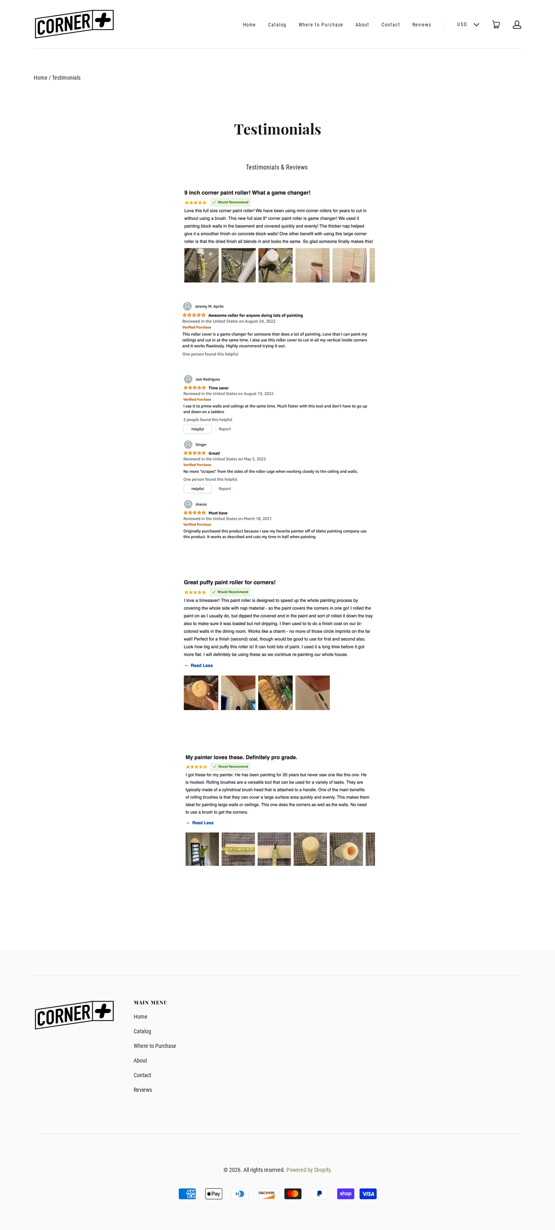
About (362, 25)
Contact (391, 25)
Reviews (421, 25)
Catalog (277, 25)
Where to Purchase (321, 25)
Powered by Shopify (308, 1170)
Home (249, 25)
